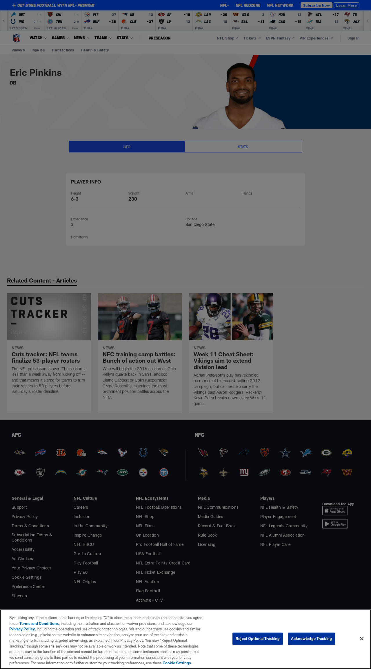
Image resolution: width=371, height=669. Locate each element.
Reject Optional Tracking (258, 638)
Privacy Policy (22, 629)
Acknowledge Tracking (311, 638)
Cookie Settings (177, 663)
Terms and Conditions (39, 623)
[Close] (361, 638)
